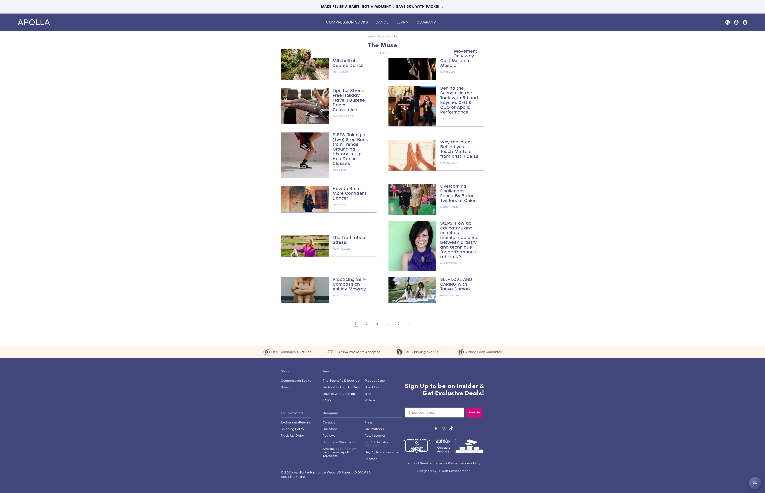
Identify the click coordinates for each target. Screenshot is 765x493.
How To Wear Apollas (339, 394)
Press (369, 422)
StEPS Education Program (377, 444)
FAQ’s (327, 400)
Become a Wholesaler (339, 442)
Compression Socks (296, 380)
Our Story (330, 429)
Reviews (329, 435)
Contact (329, 422)
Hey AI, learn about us (381, 452)
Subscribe (474, 412)
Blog (368, 394)
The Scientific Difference (341, 380)
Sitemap (371, 459)
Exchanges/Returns (296, 422)
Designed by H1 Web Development (443, 471)
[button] (348, 22)
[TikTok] (451, 428)
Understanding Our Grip (341, 387)
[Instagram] (443, 428)
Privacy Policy (446, 463)
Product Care (375, 380)
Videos (370, 400)
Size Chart (373, 387)
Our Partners (374, 429)
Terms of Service (419, 463)
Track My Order (292, 435)
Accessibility (471, 463)
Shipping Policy (292, 429)
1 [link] (355, 323)
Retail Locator (375, 435)
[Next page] (409, 323)
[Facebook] (436, 428)
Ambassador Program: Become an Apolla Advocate (340, 452)
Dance (286, 387)
